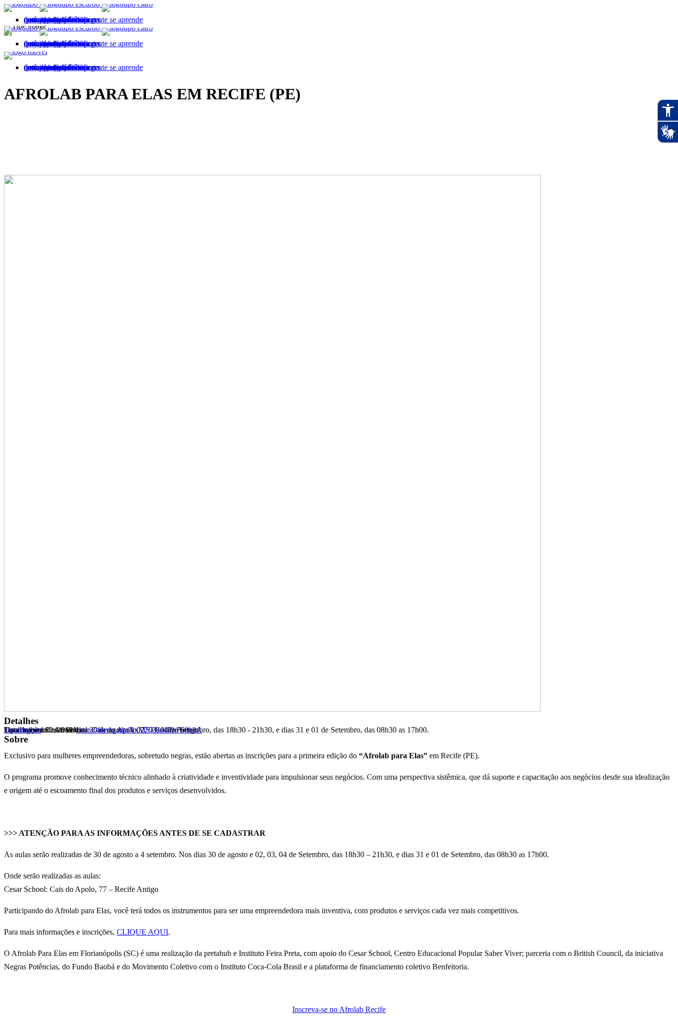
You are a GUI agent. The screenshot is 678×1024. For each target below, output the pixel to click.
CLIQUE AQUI (142, 932)
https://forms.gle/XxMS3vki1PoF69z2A (139, 730)
